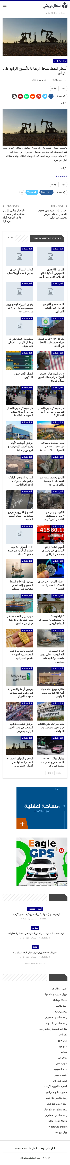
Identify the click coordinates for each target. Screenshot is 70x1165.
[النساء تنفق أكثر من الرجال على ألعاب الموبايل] (50, 291)
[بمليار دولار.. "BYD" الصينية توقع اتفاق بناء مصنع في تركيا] (50, 745)
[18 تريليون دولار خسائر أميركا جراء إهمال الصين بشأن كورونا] (50, 360)
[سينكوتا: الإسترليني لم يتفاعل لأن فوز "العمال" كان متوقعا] (19, 326)
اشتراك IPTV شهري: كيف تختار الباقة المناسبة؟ (35, 952)
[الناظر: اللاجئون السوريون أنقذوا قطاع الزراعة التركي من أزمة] (50, 256)
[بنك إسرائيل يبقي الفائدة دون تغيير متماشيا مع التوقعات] (50, 711)
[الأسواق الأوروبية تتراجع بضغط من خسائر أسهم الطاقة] (19, 499)
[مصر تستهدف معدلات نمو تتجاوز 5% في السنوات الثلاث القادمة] (50, 430)
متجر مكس (61, 1063)
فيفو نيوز (63, 1046)
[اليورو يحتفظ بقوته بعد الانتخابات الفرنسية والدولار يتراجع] (50, 464)
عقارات (35, 928)
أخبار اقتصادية (60, 61)
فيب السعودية (60, 1069)
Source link (61, 176)
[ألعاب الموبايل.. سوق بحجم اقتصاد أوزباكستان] (19, 256)
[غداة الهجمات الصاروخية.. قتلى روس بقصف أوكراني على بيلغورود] (50, 638)
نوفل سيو (62, 1040)
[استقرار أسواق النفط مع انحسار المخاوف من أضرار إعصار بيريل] (19, 745)
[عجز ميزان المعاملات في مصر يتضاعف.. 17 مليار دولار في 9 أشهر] (19, 603)
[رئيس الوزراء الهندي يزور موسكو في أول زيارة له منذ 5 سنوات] (19, 291)
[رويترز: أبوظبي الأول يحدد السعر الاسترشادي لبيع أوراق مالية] (19, 430)
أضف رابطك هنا (59, 988)
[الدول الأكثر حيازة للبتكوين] (19, 360)
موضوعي (62, 1057)
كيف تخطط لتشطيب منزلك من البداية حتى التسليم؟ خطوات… (35, 933)
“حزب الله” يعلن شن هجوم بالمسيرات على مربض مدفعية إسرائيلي (52, 214)
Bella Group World (57, 1121)
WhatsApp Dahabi (57, 1126)
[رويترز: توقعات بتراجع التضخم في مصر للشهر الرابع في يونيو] (19, 711)
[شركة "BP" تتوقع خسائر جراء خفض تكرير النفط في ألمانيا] (50, 326)
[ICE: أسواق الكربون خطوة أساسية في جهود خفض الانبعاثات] (19, 534)
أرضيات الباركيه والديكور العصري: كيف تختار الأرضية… (35, 914)
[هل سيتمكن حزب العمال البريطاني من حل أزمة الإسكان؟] (50, 395)
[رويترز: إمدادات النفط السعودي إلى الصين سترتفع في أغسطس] (19, 568)
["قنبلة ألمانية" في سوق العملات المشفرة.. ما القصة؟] (50, 568)
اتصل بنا (33, 1148)
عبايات (64, 1052)
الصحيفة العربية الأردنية (55, 1086)
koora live (21, 1148)
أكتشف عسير (60, 1075)
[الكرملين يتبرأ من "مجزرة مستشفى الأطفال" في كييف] (50, 499)
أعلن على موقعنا (47, 1148)
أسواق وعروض (35, 909)
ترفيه (35, 947)
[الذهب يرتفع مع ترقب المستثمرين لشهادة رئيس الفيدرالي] (19, 638)
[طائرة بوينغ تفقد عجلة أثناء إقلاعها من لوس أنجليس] (50, 676)
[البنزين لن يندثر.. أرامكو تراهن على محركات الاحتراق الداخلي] (19, 464)
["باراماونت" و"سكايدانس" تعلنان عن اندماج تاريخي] (50, 603)
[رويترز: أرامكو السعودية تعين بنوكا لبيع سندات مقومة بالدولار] (19, 676)
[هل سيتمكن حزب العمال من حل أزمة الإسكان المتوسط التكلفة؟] (19, 395)
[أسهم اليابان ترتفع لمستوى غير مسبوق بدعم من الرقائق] (50, 534)
